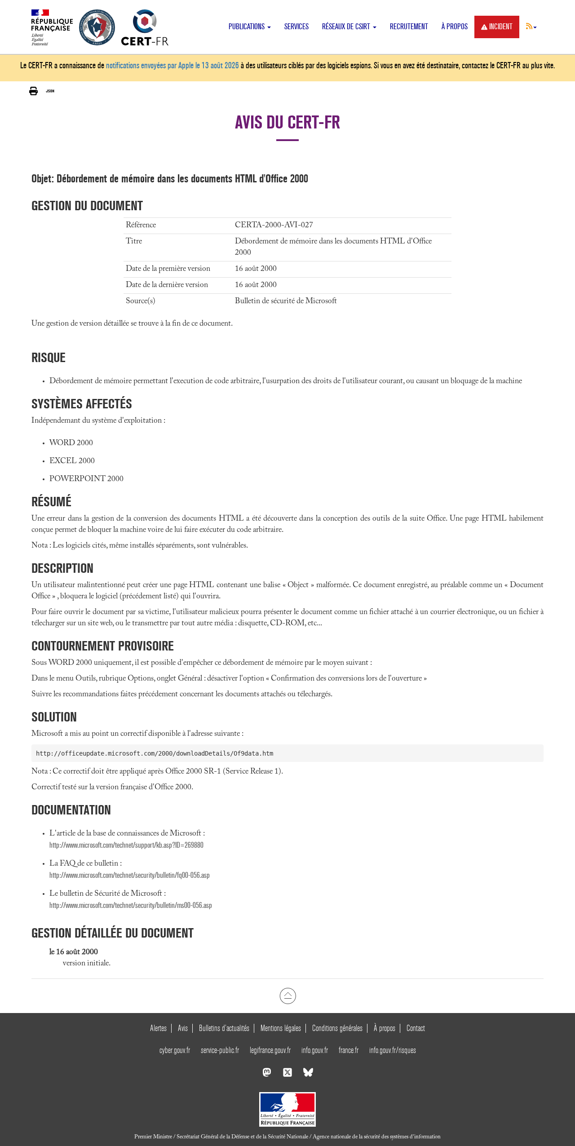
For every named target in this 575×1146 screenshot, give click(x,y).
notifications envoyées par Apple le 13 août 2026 (172, 65)
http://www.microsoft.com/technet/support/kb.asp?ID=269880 (126, 845)
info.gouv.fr (314, 1050)
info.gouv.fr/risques (392, 1050)
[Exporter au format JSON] (50, 91)
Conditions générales (337, 1028)
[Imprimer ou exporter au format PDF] (33, 91)
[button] (531, 26)
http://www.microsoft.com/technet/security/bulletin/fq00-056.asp (129, 875)
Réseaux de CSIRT (347, 26)
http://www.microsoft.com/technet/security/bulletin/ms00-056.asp (130, 905)
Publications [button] (247, 26)
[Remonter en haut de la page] (287, 996)
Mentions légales (281, 1028)
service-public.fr (220, 1050)
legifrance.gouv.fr (270, 1050)
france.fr (348, 1050)
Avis (183, 1028)
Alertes (158, 1028)
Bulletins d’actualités (224, 1028)
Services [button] (296, 26)
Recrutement (409, 26)
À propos (455, 26)
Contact (416, 1028)
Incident (501, 26)
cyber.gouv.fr (174, 1050)
